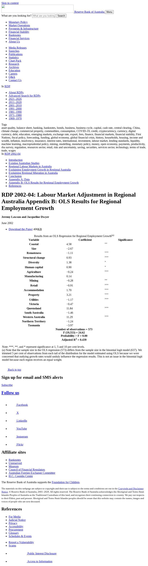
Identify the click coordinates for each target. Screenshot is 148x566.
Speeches (14, 50)
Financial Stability (19, 31)
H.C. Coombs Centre (21, 476)
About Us (14, 41)
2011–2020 (15, 102)
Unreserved (15, 463)
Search (61, 15)
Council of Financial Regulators (27, 469)
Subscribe (7, 385)
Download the (21, 229)
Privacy (13, 523)
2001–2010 (15, 105)
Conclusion (15, 176)
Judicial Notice (17, 519)
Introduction (16, 159)
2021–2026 (15, 98)
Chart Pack (15, 60)
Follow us (10, 392)
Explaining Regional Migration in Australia (33, 172)
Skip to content (10, 3)
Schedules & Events (20, 536)
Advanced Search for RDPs (24, 95)
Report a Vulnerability (21, 542)
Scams (12, 545)
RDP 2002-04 (12, 153)
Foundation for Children (65, 482)
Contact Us (15, 80)
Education (14, 70)
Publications (16, 54)
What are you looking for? (16, 15)
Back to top (14, 369)
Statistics (14, 57)
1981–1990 (15, 111)
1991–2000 (15, 108)
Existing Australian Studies (24, 163)
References (15, 185)
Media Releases (18, 47)
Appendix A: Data (19, 179)
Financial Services (19, 38)
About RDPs (16, 92)
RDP (7, 86)
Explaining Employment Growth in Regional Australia (40, 169)
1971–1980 (15, 115)
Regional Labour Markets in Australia (30, 166)
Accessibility (16, 526)
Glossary (14, 532)
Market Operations (19, 25)
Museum (14, 466)
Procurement (16, 529)
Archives (14, 67)
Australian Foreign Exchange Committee (32, 472)
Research (14, 63)
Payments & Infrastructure (23, 28)
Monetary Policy (18, 22)
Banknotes (15, 35)
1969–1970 (15, 118)
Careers (13, 73)
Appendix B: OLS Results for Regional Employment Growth (44, 182)
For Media (15, 516)
